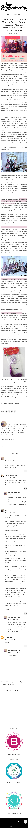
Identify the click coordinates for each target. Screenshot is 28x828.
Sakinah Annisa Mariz (11, 458)
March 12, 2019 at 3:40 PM (13, 619)
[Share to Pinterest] (12, 411)
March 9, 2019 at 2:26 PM (10, 460)
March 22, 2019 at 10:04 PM (10, 639)
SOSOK (21, 415)
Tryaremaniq (8, 637)
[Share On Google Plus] (15, 411)
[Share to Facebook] (6, 411)
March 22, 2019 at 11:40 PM (14, 652)
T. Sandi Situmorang (11, 475)
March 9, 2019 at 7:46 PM (10, 512)
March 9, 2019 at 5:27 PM (13, 495)
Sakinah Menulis (16, 826)
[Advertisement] (14, 707)
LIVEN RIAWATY (15, 415)
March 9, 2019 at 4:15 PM (10, 477)
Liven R (7, 510)
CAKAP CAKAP (7, 415)
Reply (25, 471)
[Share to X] (9, 411)
